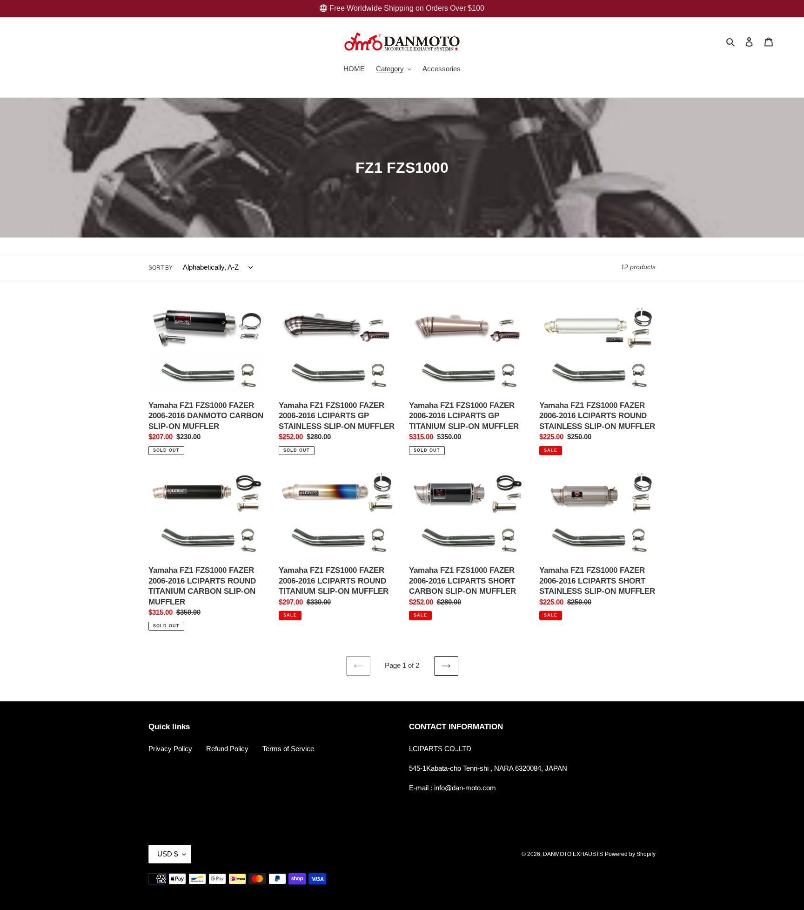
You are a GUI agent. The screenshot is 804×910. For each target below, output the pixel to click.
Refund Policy (227, 749)
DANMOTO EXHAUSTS (573, 854)
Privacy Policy (170, 749)
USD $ (167, 854)
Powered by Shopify (630, 854)
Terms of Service (288, 749)
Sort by (160, 268)
